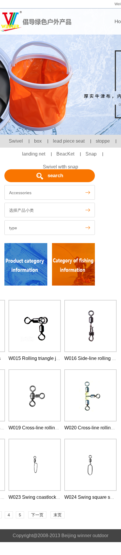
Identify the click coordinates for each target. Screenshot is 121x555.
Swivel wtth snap (60, 166)
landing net (33, 153)
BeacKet (65, 153)
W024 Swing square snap (91, 497)
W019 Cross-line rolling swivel (40, 427)
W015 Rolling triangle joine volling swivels (53, 358)
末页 (57, 515)
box (38, 141)
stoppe (103, 141)
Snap (91, 153)
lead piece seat (69, 141)
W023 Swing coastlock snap (38, 497)
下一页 (37, 515)
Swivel (16, 141)
